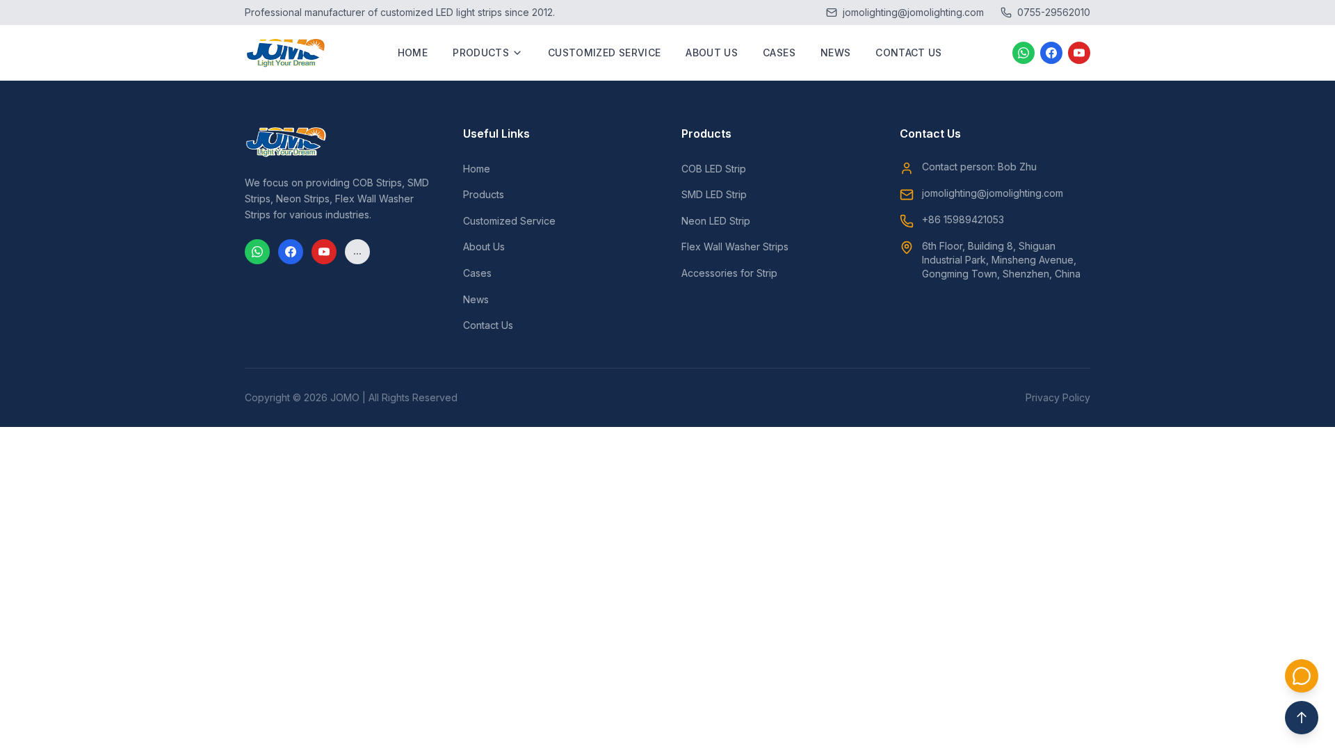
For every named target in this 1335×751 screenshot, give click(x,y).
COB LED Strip (713, 169)
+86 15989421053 (963, 219)
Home (413, 52)
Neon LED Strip (715, 221)
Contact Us (908, 52)
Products (481, 52)
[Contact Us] (1301, 676)
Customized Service (604, 52)
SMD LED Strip (714, 194)
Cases (779, 52)
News (835, 52)
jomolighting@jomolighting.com (992, 193)
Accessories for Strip (729, 273)
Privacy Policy (1058, 397)
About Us (712, 52)
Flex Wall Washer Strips (734, 246)
